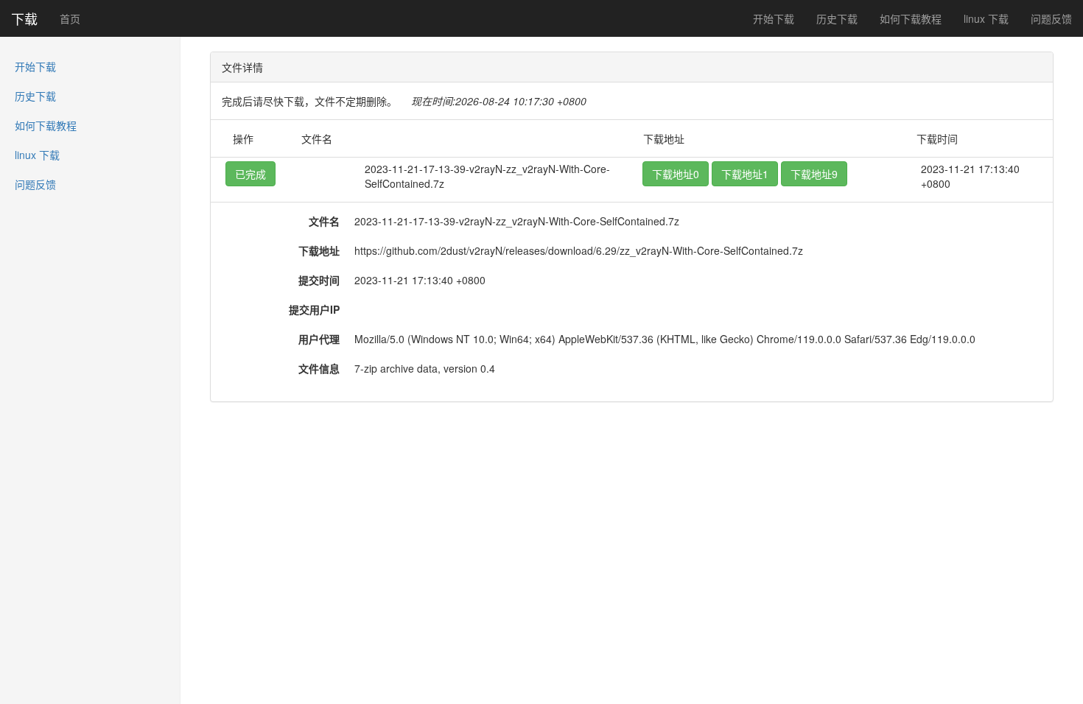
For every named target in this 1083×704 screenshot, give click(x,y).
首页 (70, 18)
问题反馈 (1051, 18)
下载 (24, 18)
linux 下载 (986, 18)
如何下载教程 (911, 18)
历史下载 (837, 18)
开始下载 (773, 18)
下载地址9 (814, 173)
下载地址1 (744, 173)
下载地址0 (675, 173)
